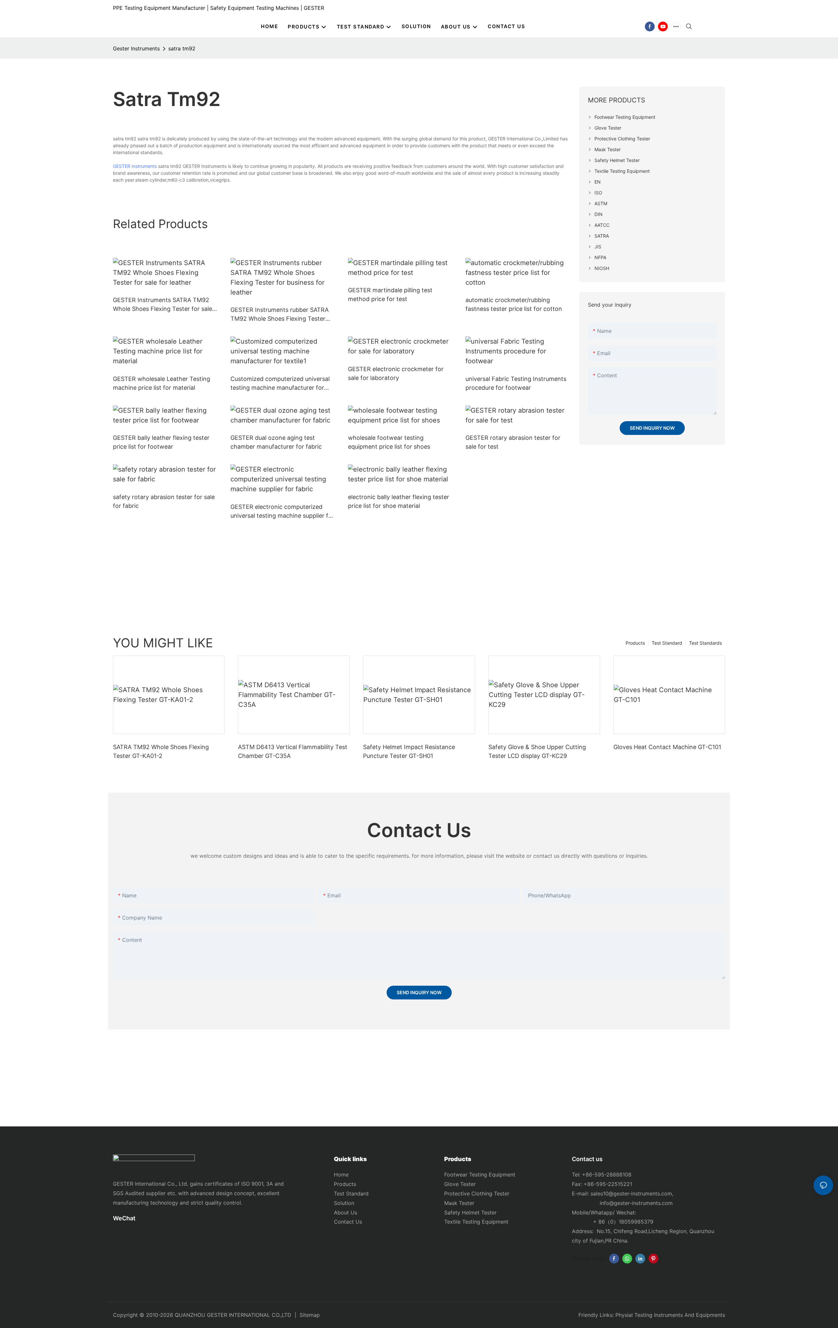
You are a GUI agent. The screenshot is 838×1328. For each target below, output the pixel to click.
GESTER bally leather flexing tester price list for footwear (161, 442)
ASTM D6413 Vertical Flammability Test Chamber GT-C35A (292, 751)
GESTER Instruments (135, 166)
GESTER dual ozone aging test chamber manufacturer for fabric (276, 442)
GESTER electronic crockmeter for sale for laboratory (396, 373)
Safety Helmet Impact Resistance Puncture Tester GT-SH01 (409, 751)
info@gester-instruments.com (634, 1203)
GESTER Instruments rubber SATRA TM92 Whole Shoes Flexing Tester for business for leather (279, 314)
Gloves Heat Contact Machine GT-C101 (667, 747)
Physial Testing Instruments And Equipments (670, 1315)
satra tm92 (181, 48)
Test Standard (667, 643)
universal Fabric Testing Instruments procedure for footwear (515, 383)
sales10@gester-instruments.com (631, 1193)
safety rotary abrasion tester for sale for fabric (164, 501)
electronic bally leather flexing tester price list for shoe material (398, 501)
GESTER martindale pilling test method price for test (390, 294)
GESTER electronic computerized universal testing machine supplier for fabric (282, 511)
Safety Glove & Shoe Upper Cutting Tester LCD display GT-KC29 (537, 751)
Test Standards (705, 643)
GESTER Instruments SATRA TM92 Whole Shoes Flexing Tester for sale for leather (162, 304)
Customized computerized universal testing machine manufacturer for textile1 (280, 383)
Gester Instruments (136, 48)
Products (635, 643)
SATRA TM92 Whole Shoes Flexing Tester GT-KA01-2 (161, 751)
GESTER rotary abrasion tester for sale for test (512, 442)
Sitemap (310, 1315)
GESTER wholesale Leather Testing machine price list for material (161, 383)
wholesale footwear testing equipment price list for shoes (389, 442)
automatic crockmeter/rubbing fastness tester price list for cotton (513, 304)
